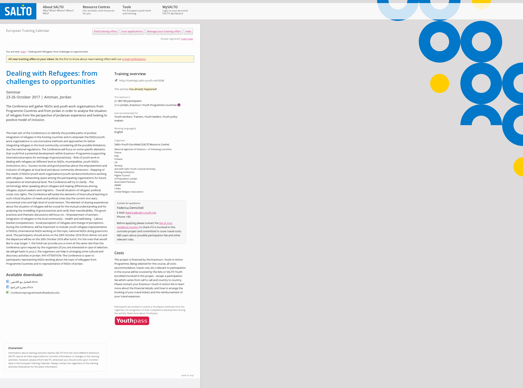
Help (188, 31)
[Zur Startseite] (18, 18)
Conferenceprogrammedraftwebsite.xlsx (35, 292)
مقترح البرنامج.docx (22, 287)
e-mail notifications (133, 59)
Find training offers (105, 31)
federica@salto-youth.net (140, 212)
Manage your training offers (164, 31)
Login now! (187, 38)
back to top (188, 375)
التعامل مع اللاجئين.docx (24, 282)
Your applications (132, 31)
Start (23, 51)
